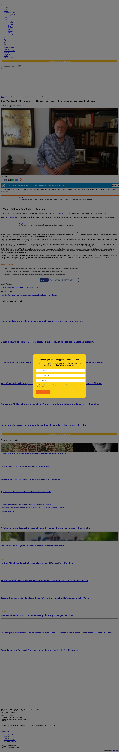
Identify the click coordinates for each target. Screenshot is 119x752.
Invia (43, 392)
